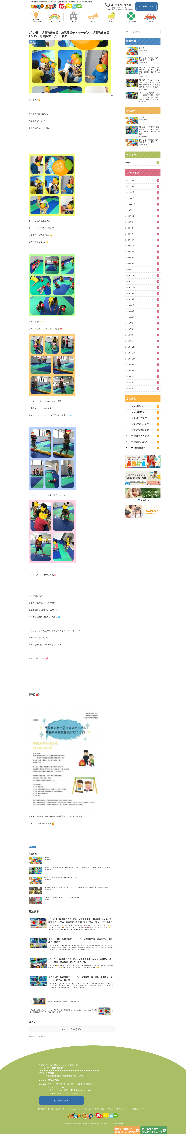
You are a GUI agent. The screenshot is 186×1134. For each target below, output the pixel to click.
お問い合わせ (148, 6)
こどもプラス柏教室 (134, 406)
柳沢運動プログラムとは (46, 1109)
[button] (158, 31)
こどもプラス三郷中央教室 (137, 424)
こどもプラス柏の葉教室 (136, 418)
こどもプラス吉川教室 (135, 448)
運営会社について (137, 1109)
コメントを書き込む (72, 1029)
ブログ (80, 1109)
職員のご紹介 (88, 1109)
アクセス (110, 1109)
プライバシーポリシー (123, 1109)
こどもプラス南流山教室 (136, 442)
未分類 (33, 847)
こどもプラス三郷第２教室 (137, 430)
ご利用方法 (71, 1109)
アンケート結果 (100, 1109)
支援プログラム (61, 1109)
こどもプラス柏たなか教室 (137, 436)
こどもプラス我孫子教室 (136, 412)
